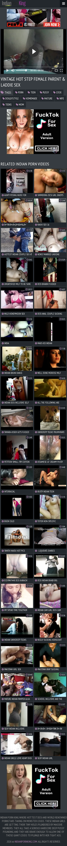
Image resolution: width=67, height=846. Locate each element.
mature (48, 98)
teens (8, 104)
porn (20, 92)
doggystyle (12, 98)
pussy (45, 92)
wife (61, 98)
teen (33, 92)
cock (58, 92)
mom (21, 104)
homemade (31, 98)
